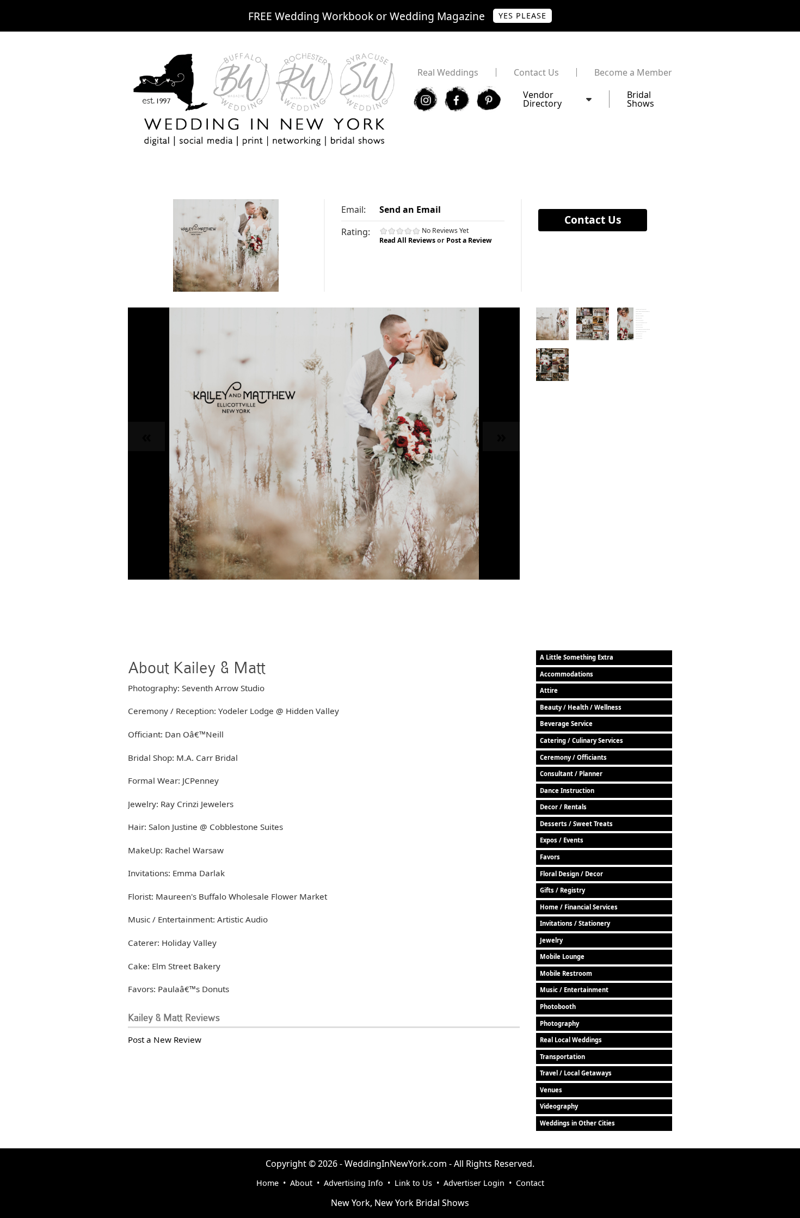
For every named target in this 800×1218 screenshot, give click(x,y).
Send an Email (410, 210)
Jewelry (551, 940)
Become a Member (633, 72)
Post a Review (469, 240)
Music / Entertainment (574, 990)
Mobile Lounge (562, 956)
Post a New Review (164, 1039)
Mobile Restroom (566, 973)
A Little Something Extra (576, 657)
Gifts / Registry (562, 890)
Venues (551, 1090)
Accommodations (566, 674)
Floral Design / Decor (571, 874)
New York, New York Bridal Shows (400, 1203)
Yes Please (522, 15)
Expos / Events (561, 840)
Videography (559, 1106)
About (301, 1183)
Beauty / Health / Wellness (580, 707)
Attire (549, 690)
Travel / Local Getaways (576, 1073)
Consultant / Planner (571, 774)
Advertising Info (353, 1183)
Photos (552, 323)
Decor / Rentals (563, 807)
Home (267, 1183)
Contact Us (536, 72)
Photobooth (558, 1006)
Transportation (562, 1057)
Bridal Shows (640, 99)
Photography (559, 1023)
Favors (550, 857)
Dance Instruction (567, 790)
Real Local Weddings (571, 1040)
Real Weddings (447, 72)
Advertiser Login (474, 1183)
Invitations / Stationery (575, 923)
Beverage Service (566, 723)
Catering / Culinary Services (581, 740)
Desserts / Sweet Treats (576, 824)
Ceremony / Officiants (573, 757)
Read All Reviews (407, 240)
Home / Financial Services (579, 907)
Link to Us (413, 1183)
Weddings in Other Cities (577, 1123)
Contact (530, 1183)
